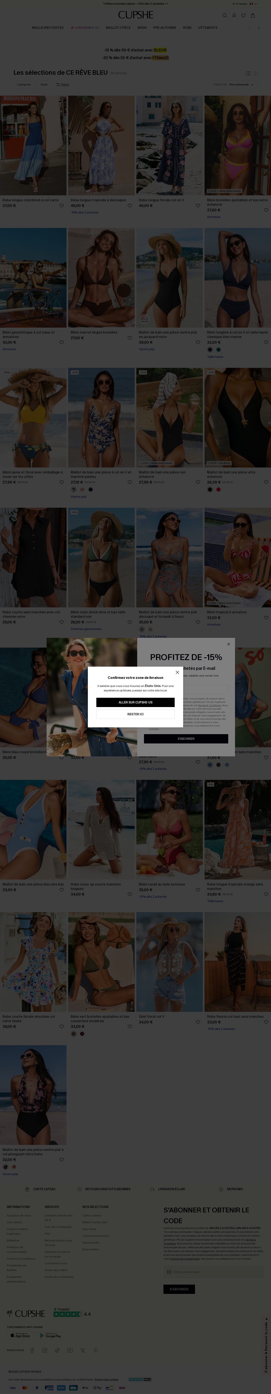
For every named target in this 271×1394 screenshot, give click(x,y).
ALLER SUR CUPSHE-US (135, 702)
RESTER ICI (135, 714)
